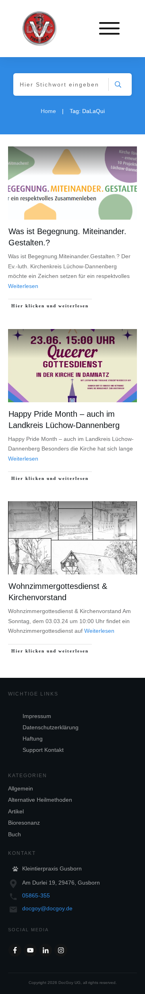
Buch (14, 834)
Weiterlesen (23, 286)
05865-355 (36, 895)
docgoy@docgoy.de (47, 908)
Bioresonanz (24, 822)
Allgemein (20, 788)
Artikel (16, 811)
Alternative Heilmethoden (40, 799)
